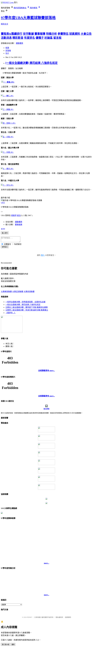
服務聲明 (68, 617)
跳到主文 (4, 24)
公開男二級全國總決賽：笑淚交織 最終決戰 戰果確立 (26, 310)
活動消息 (6, 37)
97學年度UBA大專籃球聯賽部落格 (28, 18)
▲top (3, 229)
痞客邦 (14, 215)
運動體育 (19, 43)
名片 (7, 53)
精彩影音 (17, 37)
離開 (13, 644)
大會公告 (86, 33)
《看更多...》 (10, 313)
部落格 (8, 51)
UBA (3, 203)
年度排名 (29, 37)
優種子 (40, 37)
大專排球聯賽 (29, 292)
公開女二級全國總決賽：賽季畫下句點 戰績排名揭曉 (26, 307)
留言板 (57, 37)
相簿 (7, 48)
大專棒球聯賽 (6, 292)
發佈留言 (5, 247)
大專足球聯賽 (17, 292)
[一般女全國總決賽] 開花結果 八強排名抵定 (31, 62)
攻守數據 (28, 33)
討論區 (48, 37)
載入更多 (5, 233)
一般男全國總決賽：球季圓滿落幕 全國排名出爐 (25, 302)
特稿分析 (51, 33)
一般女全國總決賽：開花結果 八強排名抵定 (22, 305)
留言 (19, 215)
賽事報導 (39, 33)
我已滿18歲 (5, 644)
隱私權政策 (59, 617)
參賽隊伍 (63, 33)
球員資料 (74, 33)
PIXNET (29, 617)
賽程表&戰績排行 (11, 33)
